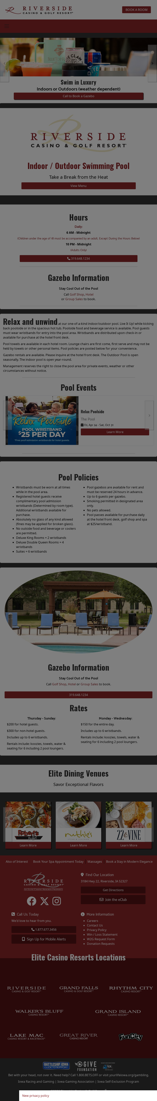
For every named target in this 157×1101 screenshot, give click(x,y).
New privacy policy (35, 1096)
